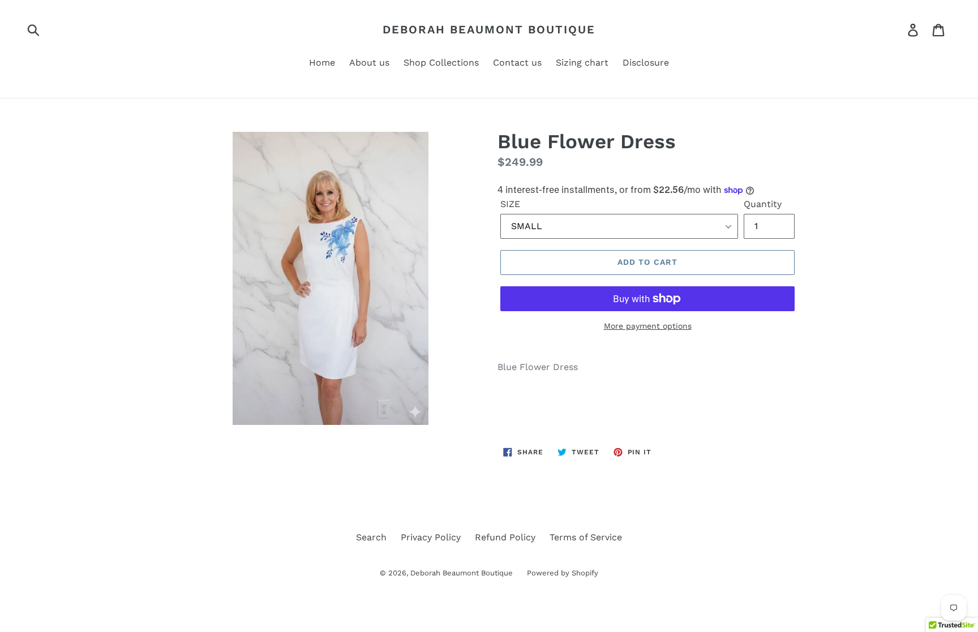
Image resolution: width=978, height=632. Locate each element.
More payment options (648, 325)
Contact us (517, 62)
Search (371, 537)
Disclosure (646, 62)
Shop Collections (441, 62)
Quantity (763, 204)
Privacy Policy (431, 537)
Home (322, 62)
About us (369, 62)
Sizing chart (582, 62)
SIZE (510, 204)
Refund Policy (505, 537)
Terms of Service (586, 537)
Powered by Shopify (562, 573)
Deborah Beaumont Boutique (489, 29)
